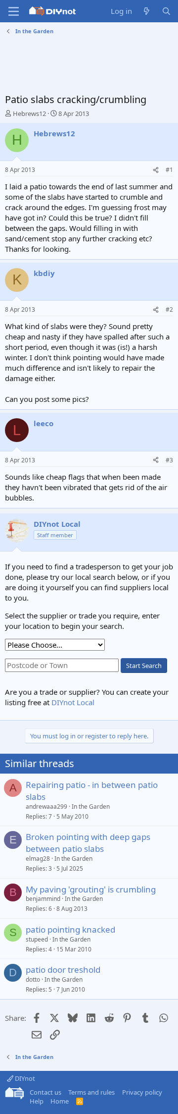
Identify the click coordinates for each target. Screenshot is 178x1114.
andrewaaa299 (46, 806)
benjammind (43, 898)
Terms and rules (91, 1092)
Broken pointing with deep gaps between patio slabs (88, 842)
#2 (169, 309)
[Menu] (13, 11)
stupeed (37, 939)
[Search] (166, 11)
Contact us (45, 1092)
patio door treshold (63, 969)
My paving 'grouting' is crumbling (91, 889)
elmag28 (38, 858)
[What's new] (146, 11)
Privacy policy (142, 1092)
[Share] (155, 170)
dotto (33, 979)
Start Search (144, 665)
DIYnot (24, 1078)
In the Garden (91, 806)
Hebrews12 (29, 113)
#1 (169, 170)
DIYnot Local (72, 702)
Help (37, 1101)
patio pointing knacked (70, 929)
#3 (169, 460)
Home (59, 1101)
